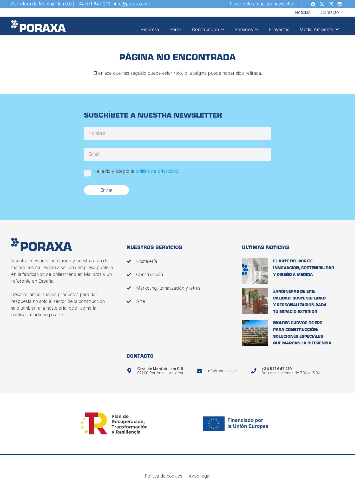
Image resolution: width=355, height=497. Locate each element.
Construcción (149, 274)
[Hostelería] (131, 261)
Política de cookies (163, 476)
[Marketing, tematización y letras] (131, 288)
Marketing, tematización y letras (168, 288)
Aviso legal (199, 476)
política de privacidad (156, 171)
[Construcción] (131, 275)
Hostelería (146, 261)
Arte (140, 301)
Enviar (106, 190)
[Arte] (131, 301)
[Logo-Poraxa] (38, 26)
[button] (221, 29)
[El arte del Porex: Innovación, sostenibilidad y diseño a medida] (255, 271)
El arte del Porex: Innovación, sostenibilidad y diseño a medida (303, 268)
